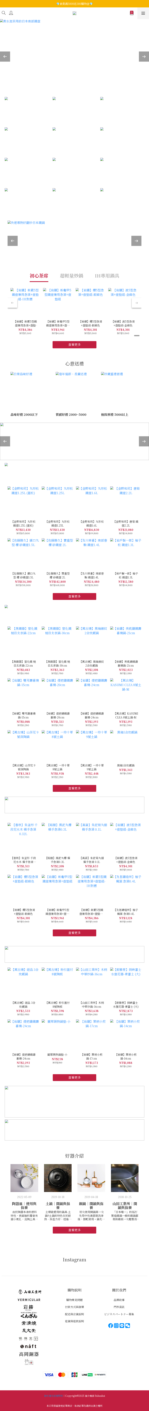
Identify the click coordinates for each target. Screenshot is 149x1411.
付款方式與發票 (74, 1307)
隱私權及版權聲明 (53, 1395)
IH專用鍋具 (107, 275)
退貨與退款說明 (74, 1321)
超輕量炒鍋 (71, 275)
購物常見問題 (74, 1300)
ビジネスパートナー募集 (119, 1314)
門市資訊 (119, 1307)
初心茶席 (39, 275)
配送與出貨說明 (74, 1314)
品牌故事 (119, 1300)
